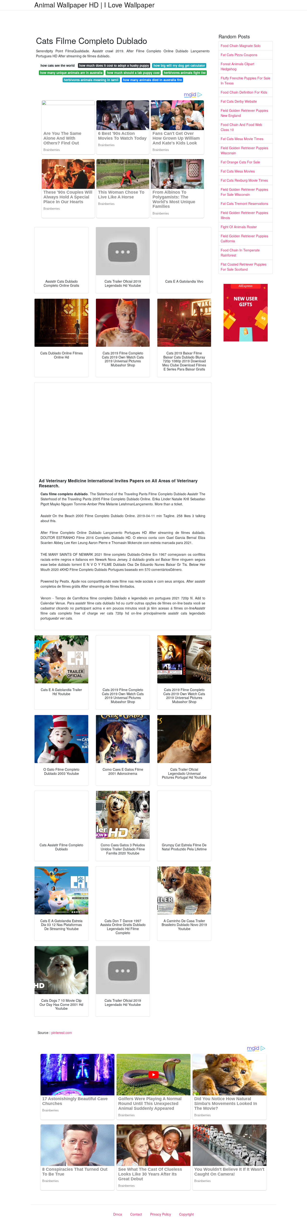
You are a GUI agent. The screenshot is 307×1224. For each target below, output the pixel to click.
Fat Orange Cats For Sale (240, 162)
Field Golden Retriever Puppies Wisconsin (244, 150)
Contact (136, 1214)
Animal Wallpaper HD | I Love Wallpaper (94, 4)
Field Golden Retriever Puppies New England (244, 113)
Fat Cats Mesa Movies (238, 171)
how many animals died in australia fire (152, 80)
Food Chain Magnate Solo (240, 45)
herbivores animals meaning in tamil (91, 80)
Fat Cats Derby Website (239, 101)
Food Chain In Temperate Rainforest (240, 252)
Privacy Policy (160, 1214)
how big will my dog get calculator (179, 65)
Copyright (186, 1214)
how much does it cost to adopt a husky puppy (114, 65)
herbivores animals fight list (185, 72)
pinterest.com (61, 1032)
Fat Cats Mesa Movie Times (242, 138)
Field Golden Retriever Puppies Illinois (244, 215)
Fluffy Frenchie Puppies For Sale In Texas (245, 80)
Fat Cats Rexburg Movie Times (244, 180)
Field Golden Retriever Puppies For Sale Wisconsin (244, 192)
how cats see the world (58, 65)
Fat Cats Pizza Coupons (239, 54)
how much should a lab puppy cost (133, 72)
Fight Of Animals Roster (239, 226)
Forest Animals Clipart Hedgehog (237, 66)
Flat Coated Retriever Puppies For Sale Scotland (243, 267)
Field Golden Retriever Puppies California (244, 238)
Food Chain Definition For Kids (244, 92)
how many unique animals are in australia (71, 72)
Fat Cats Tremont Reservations (244, 203)
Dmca (117, 1214)
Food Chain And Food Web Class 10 (241, 127)
